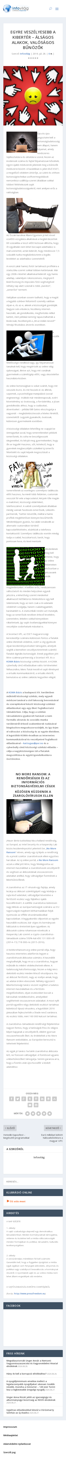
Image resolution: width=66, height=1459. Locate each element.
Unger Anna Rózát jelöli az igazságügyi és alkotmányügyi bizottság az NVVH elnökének (30, 1398)
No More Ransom (48, 860)
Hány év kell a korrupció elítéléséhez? (26, 1373)
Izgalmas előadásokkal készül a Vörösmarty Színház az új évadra (30, 1411)
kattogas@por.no (33, 743)
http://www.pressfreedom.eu (29, 1293)
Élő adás (16, 1201)
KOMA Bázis (13, 661)
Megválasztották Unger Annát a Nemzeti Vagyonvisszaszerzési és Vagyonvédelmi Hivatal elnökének (32, 1363)
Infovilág (25, 53)
